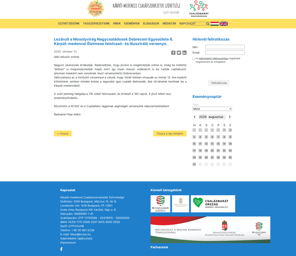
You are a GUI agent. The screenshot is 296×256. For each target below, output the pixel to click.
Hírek (117, 23)
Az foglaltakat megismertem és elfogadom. (218, 60)
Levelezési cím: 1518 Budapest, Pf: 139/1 (86, 205)
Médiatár (169, 23)
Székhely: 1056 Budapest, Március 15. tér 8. (88, 201)
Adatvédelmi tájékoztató (76, 238)
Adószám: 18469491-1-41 (76, 213)
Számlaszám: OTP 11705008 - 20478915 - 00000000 (95, 218)
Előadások (151, 23)
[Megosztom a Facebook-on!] (173, 53)
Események (132, 23)
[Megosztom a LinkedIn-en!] (184, 53)
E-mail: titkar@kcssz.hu (75, 234)
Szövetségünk (68, 23)
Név (195, 47)
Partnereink (159, 247)
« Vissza (62, 133)
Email (196, 52)
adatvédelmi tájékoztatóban (214, 58)
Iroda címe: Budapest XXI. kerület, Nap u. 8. (88, 209)
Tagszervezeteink (96, 23)
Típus (196, 104)
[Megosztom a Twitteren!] (179, 53)
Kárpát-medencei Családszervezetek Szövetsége (92, 197)
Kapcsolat (188, 23)
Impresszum (68, 242)
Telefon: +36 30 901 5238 (77, 230)
